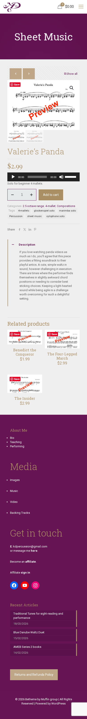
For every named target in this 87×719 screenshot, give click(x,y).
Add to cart (51, 195)
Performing (17, 446)
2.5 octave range (33, 206)
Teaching (16, 442)
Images (15, 480)
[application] (43, 176)
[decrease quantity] (12, 194)
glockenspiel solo (44, 210)
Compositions (66, 206)
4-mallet (50, 206)
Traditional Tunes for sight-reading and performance (38, 616)
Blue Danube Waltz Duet (28, 632)
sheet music (34, 216)
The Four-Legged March (62, 356)
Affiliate (20, 572)
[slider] (71, 176)
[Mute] (61, 177)
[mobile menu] (81, 6)
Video (14, 502)
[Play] (13, 177)
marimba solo (67, 210)
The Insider (24, 398)
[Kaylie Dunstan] (12, 6)
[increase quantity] (31, 194)
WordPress (58, 703)
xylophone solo (55, 216)
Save (17, 84)
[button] (71, 87)
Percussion (16, 216)
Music (14, 491)
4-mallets (23, 210)
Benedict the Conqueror (24, 352)
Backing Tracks (20, 512)
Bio (12, 437)
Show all (71, 73)
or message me (23, 550)
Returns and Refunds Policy (33, 674)
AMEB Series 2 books (27, 647)
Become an (23, 561)
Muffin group (49, 699)
